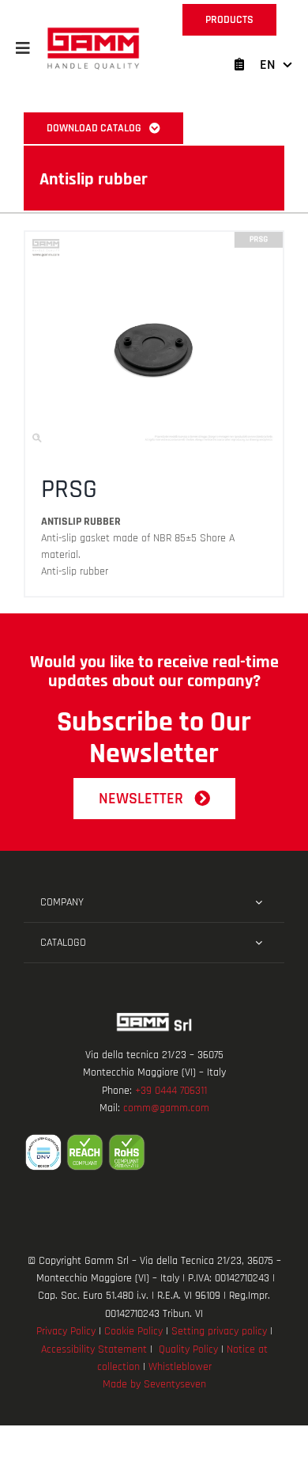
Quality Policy (188, 1349)
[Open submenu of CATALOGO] (258, 942)
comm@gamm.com (166, 1108)
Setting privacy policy (219, 1331)
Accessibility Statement (94, 1349)
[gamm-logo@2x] (93, 33)
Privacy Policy (66, 1331)
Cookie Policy (133, 1331)
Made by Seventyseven (154, 1384)
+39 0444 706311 (171, 1091)
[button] (23, 48)
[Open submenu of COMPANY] (258, 902)
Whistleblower (180, 1367)
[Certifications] (154, 1152)
